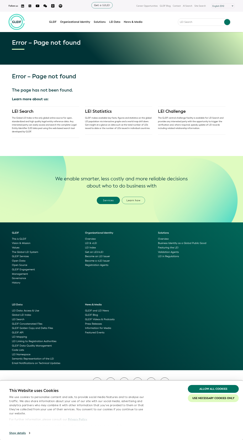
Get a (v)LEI (102, 5)
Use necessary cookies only (213, 398)
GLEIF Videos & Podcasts (100, 319)
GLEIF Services (20, 256)
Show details (17, 433)
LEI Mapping (19, 337)
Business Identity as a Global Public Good (182, 243)
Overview (90, 239)
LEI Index (90, 247)
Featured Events (94, 332)
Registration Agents (96, 265)
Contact (177, 5)
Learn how (133, 200)
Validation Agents (168, 252)
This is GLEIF (19, 239)
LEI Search (22, 111)
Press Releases (93, 324)
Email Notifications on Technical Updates (36, 363)
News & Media (133, 22)
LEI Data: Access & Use (25, 310)
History (16, 282)
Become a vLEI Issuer (97, 260)
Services (108, 200)
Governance (19, 278)
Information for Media (98, 328)
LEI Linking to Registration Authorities (34, 341)
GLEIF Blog (165, 5)
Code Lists (18, 350)
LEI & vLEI (91, 243)
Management (20, 274)
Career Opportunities (147, 5)
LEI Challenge (172, 111)
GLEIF (53, 22)
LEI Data (114, 22)
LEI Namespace (21, 354)
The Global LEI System (25, 252)
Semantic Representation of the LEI (33, 358)
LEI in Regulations (168, 256)
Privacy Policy (77, 419)
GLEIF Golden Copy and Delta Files (32, 328)
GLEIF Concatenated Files (27, 324)
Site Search (200, 5)
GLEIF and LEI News (97, 310)
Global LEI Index (21, 315)
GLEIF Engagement (23, 269)
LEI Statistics (98, 111)
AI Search (187, 5)
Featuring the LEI (168, 247)
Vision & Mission (21, 243)
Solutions (100, 22)
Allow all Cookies (213, 389)
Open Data (18, 260)
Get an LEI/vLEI (94, 252)
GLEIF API (17, 332)
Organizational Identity (75, 22)
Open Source (19, 265)
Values (15, 247)
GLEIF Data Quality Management (32, 345)
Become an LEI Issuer (97, 256)
